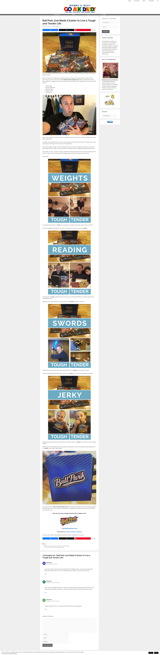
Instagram (79, 531)
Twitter (73, 531)
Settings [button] (150, 652)
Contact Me (151, 0)
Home (129, 0)
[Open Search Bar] (157, 0)
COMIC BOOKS (57, 14)
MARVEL (73, 14)
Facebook (68, 531)
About (144, 0)
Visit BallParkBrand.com (69, 528)
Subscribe (105, 31)
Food (45, 543)
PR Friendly (136, 0)
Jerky (45, 544)
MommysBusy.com (80, 4)
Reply (45, 573)
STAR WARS (103, 14)
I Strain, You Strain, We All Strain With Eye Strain (54, 547)
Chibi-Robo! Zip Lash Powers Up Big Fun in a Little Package (56, 546)
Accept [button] (156, 652)
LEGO (88, 14)
